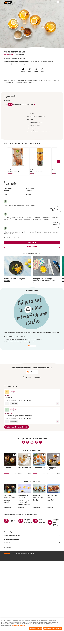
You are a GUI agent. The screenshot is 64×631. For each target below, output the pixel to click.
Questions (37, 377)
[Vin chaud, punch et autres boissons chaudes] (10, 496)
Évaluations (27, 377)
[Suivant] (58, 161)
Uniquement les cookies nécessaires (52, 628)
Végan (24, 64)
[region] (32, 624)
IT (10, 548)
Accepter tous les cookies (36, 628)
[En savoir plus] (17, 279)
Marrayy (12, 391)
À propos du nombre (34, 104)
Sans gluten (8, 64)
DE (5, 548)
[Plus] (57, 403)
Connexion (33, 345)
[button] (7, 392)
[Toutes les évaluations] (7, 54)
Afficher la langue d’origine (25, 400)
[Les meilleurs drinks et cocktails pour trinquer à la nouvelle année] (24, 496)
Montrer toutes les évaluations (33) (16, 427)
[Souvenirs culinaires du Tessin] (39, 496)
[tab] (32, 532)
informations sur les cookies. (18, 625)
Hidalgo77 (13, 409)
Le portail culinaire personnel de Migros (14, 514)
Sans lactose (17, 64)
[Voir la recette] (10, 464)
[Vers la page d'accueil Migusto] (8, 1)
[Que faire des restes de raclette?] (53, 496)
